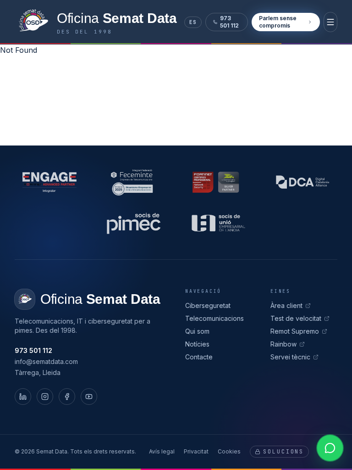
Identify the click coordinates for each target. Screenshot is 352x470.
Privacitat (196, 451)
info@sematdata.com (46, 361)
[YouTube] (89, 396)
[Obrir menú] (330, 22)
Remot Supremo (294, 331)
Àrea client (286, 305)
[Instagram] (45, 396)
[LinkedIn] (23, 396)
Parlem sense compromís (278, 22)
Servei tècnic (290, 357)
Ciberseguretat (208, 305)
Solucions (283, 451)
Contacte (199, 357)
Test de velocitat (295, 318)
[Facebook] (67, 396)
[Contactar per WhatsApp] (330, 448)
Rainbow (283, 344)
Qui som (197, 331)
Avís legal (162, 451)
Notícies (197, 344)
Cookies (229, 451)
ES (193, 22)
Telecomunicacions (214, 318)
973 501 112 (229, 22)
